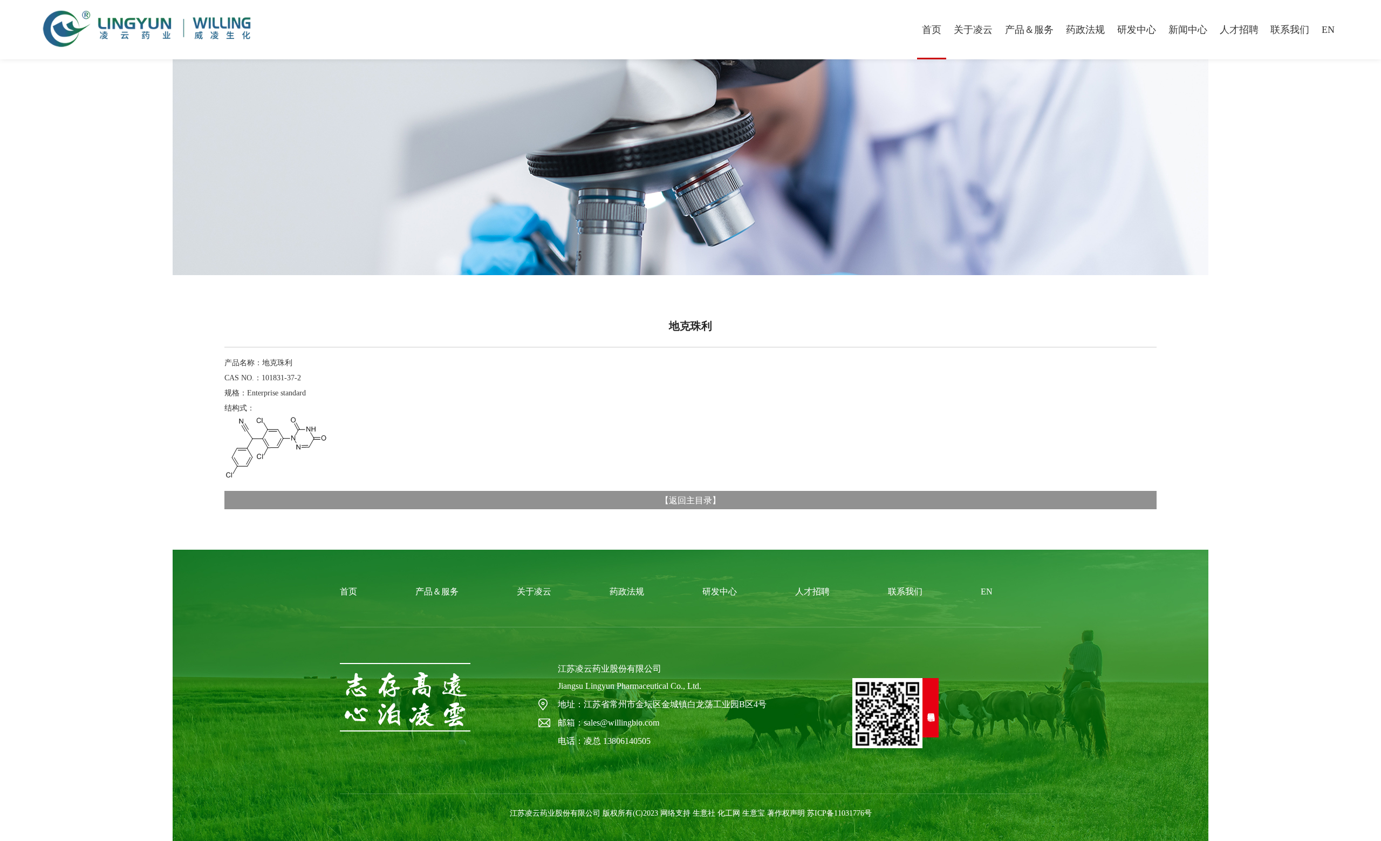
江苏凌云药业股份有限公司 (609, 668)
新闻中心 (1187, 29)
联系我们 (1289, 29)
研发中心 (1136, 29)
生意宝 (753, 813)
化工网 (728, 813)
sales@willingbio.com (621, 722)
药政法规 (1085, 29)
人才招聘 (1239, 29)
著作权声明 (786, 813)
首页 (931, 29)
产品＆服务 (1029, 29)
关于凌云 (973, 29)
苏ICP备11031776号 (839, 813)
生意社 (704, 813)
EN (1328, 29)
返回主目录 (690, 500)
